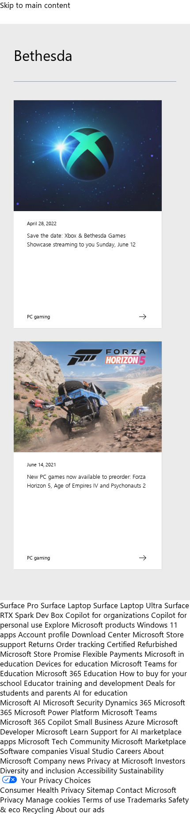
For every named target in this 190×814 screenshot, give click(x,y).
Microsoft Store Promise (40, 654)
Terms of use (103, 799)
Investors (170, 760)
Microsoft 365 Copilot (36, 722)
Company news (59, 760)
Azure (134, 722)
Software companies (34, 751)
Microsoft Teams (129, 712)
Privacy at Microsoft (120, 760)
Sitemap (100, 790)
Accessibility (97, 770)
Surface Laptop (66, 605)
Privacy (13, 799)
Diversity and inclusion (37, 770)
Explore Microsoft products (90, 624)
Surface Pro (19, 605)
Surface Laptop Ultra (127, 605)
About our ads (80, 809)
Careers (128, 751)
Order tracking (80, 644)
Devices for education (72, 663)
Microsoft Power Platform (56, 712)
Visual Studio (92, 751)
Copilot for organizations (107, 615)
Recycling (38, 809)
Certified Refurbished (142, 644)
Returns (41, 644)
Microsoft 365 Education (76, 673)
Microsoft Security (73, 702)
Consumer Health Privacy (42, 790)
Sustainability (141, 770)
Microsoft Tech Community (63, 741)
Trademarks (146, 799)
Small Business (98, 722)
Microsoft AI (20, 702)
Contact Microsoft (146, 790)
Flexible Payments (112, 654)
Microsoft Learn (62, 731)
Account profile (43, 634)
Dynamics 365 (128, 702)
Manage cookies (53, 799)
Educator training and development (84, 683)
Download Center (101, 634)
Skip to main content (35, 5)
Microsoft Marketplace (148, 741)
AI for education (100, 692)
